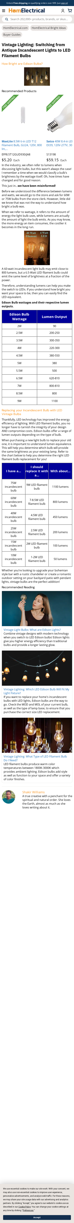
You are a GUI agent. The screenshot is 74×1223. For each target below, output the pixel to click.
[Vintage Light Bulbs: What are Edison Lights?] (37, 608)
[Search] (6, 19)
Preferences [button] (28, 1210)
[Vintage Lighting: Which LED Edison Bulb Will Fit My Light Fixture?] (37, 668)
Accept (37, 1217)
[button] (5, 10)
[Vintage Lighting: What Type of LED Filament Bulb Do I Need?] (37, 735)
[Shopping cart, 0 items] (70, 10)
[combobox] (37, 19)
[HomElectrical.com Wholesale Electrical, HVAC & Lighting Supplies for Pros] (27, 10)
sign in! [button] (64, 3)
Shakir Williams (33, 792)
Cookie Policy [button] (24, 1207)
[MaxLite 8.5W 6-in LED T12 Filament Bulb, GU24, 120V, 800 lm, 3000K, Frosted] (23, 116)
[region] (37, 129)
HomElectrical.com (15, 28)
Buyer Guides (12, 34)
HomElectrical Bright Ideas (49, 28)
